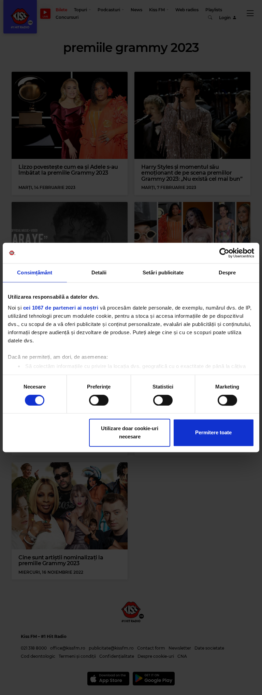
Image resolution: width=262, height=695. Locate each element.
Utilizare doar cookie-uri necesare (129, 433)
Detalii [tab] (99, 272)
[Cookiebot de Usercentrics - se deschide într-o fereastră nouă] (224, 253)
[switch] (98, 400)
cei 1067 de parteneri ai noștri (61, 308)
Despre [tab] (227, 272)
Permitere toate (213, 433)
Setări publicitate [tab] (163, 272)
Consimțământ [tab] (34, 272)
